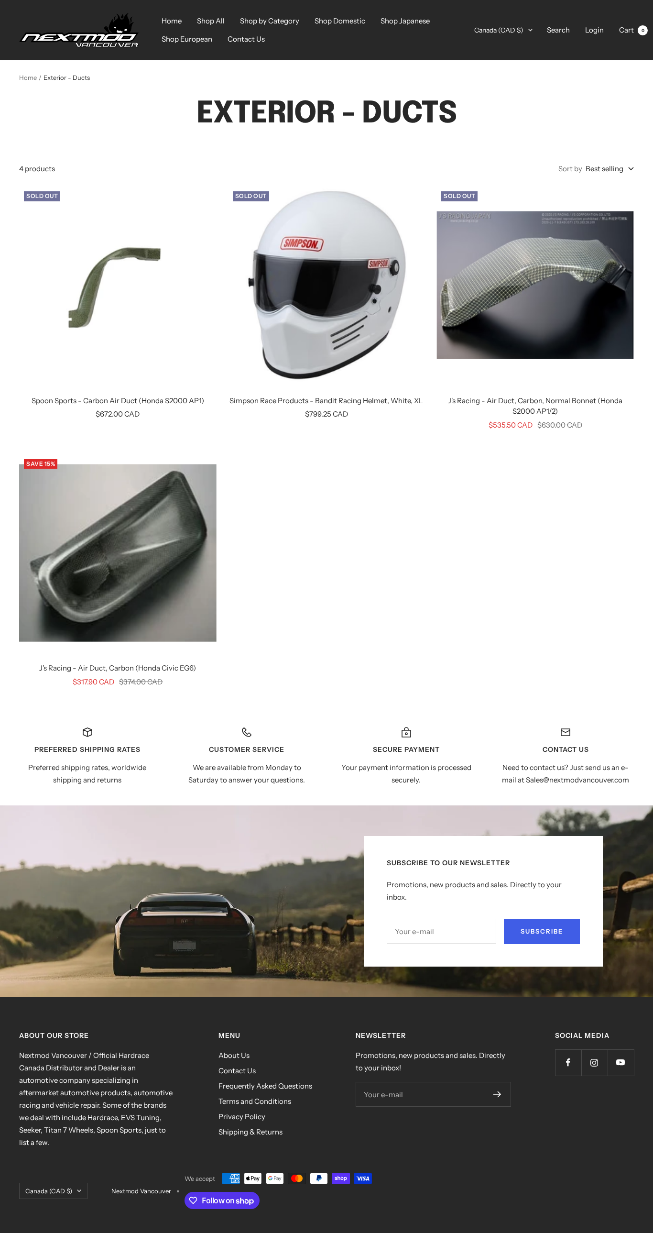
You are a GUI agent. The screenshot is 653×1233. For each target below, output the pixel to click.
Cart (631, 29)
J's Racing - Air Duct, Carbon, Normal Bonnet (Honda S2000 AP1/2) (535, 406)
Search (558, 29)
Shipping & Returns (250, 1131)
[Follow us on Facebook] (568, 1062)
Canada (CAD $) (498, 30)
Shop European (187, 39)
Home (172, 20)
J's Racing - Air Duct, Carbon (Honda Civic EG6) (117, 667)
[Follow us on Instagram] (594, 1062)
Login (594, 29)
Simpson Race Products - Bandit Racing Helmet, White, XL (326, 400)
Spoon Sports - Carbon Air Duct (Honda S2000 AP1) (118, 400)
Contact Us (246, 39)
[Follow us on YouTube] (621, 1062)
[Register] (497, 1094)
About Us (234, 1055)
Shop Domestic (340, 20)
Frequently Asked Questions (265, 1085)
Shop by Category (269, 20)
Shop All (211, 20)
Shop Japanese (405, 20)
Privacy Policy (241, 1116)
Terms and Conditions (254, 1101)
